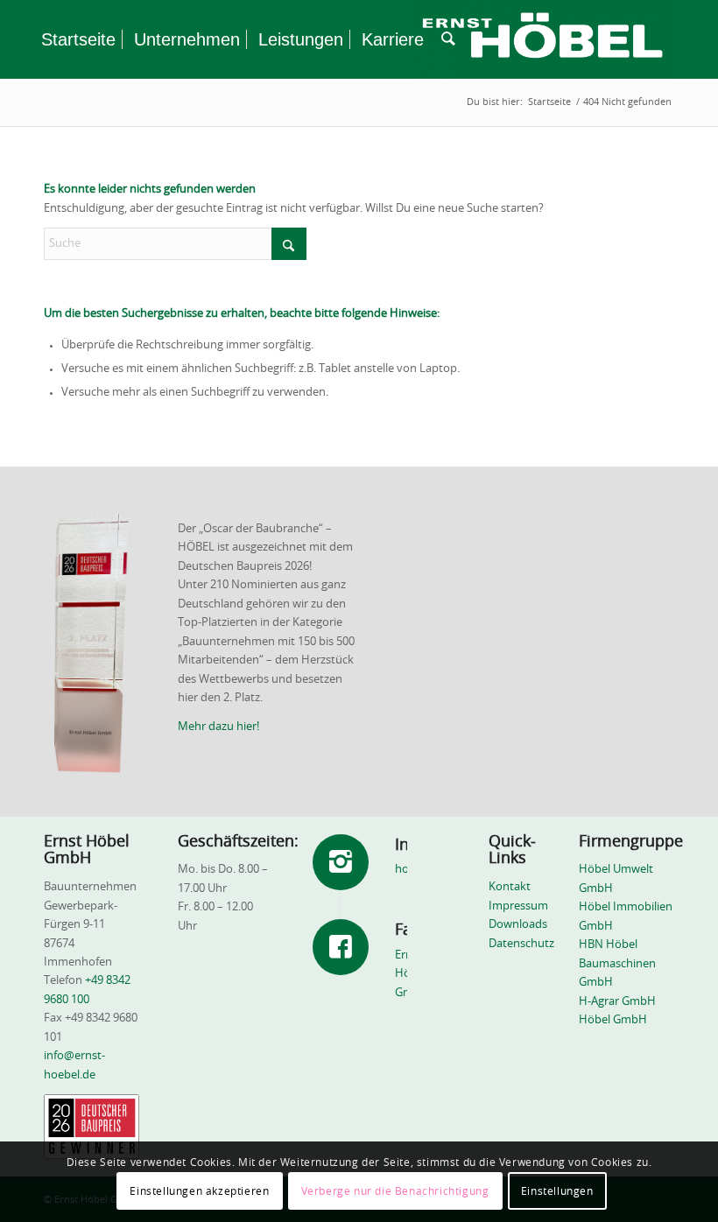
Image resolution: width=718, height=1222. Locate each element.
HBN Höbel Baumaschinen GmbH (617, 963)
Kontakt (510, 887)
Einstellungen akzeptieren (199, 1191)
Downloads (518, 925)
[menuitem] (78, 39)
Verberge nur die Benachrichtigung (395, 1191)
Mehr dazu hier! (218, 727)
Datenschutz (521, 944)
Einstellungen (557, 1191)
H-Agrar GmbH (617, 1002)
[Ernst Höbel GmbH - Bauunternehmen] (542, 39)
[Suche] (448, 39)
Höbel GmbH (613, 1020)
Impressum (518, 906)
